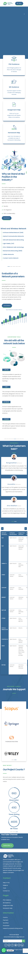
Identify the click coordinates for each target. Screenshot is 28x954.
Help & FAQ (6, 882)
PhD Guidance (14, 64)
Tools (4, 888)
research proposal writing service (13, 928)
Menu (19, 3)
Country (5, 917)
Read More (6, 218)
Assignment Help (14, 110)
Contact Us (6, 891)
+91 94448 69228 (14, 935)
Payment (5, 920)
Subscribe (6, 845)
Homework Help (14, 133)
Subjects (5, 885)
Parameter (6, 925)
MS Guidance (14, 87)
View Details (7, 305)
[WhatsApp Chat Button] (3, 950)
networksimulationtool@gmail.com (14, 937)
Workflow (6, 923)
